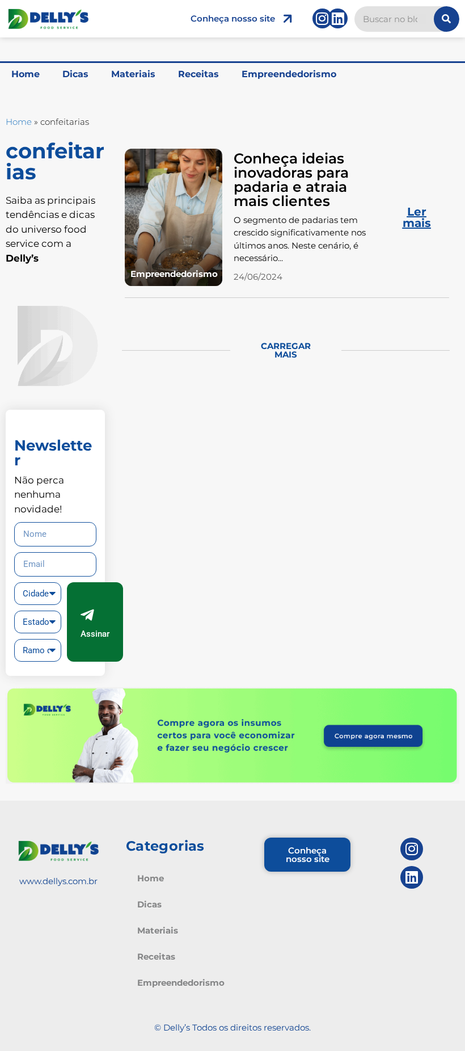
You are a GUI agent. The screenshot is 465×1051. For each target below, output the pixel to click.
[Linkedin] (338, 18)
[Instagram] (322, 18)
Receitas (198, 74)
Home (25, 74)
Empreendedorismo (289, 74)
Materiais (133, 74)
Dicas (75, 74)
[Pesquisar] (446, 19)
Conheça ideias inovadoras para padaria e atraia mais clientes (291, 179)
